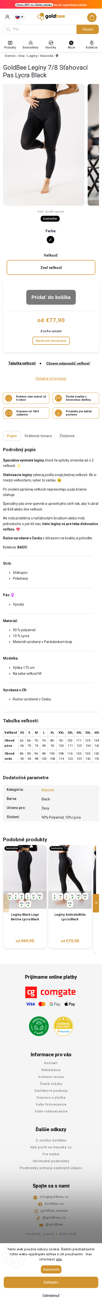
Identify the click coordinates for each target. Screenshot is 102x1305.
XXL (40, 895)
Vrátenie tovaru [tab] (38, 436)
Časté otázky (51, 1084)
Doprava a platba (51, 1097)
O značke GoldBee (51, 1140)
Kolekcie (92, 47)
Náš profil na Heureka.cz (51, 1147)
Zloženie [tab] (67, 436)
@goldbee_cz (54, 1217)
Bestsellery (30, 47)
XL (33, 895)
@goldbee (54, 1224)
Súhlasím (51, 1282)
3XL (22, 903)
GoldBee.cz (54, 1204)
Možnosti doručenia (51, 341)
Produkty (10, 47)
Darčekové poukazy (51, 1090)
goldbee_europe (54, 1210)
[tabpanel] (25, 896)
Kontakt (51, 1063)
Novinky (51, 47)
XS (9, 895)
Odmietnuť (51, 1295)
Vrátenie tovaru (51, 1077)
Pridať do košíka (51, 297)
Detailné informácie (51, 378)
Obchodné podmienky (51, 1161)
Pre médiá (51, 1154)
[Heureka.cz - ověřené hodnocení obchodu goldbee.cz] (61, 1025)
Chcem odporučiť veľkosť (68, 363)
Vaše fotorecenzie (51, 1104)
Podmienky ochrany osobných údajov (51, 1168)
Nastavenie (51, 1269)
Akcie (71, 47)
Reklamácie (51, 1070)
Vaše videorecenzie (51, 1111)
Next (97, 903)
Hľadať (87, 29)
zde (59, 1259)
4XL (28, 903)
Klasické (48, 790)
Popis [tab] (12, 436)
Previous (7, 903)
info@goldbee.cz (54, 1197)
